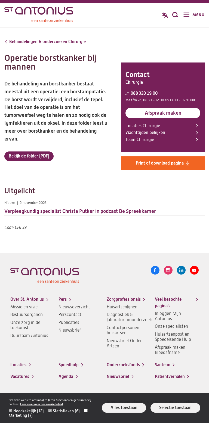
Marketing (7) (21, 415)
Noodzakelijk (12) (28, 411)
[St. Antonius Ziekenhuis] (38, 15)
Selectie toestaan (175, 407)
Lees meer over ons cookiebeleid (41, 404)
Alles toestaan (123, 407)
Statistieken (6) (66, 411)
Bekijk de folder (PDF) (29, 157)
